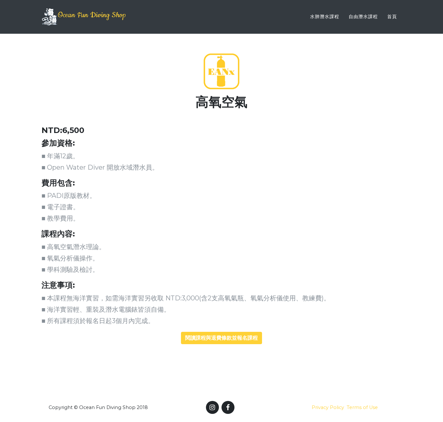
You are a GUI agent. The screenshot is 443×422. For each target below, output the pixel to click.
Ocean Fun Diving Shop (92, 15)
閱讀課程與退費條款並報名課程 (221, 338)
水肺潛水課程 (324, 16)
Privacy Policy (328, 407)
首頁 (392, 16)
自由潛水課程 (363, 16)
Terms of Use (362, 407)
